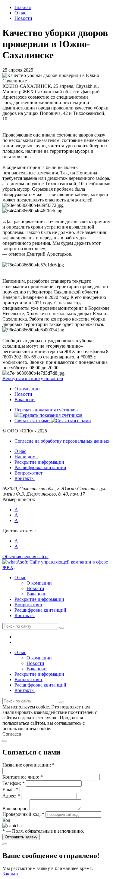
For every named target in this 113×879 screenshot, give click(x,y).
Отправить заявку (21, 837)
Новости (23, 394)
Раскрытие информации (39, 462)
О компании (27, 388)
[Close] (4, 741)
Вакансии (24, 399)
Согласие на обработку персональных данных (61, 441)
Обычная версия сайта (25, 556)
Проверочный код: (23, 814)
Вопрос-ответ (28, 472)
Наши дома (26, 456)
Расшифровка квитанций (40, 610)
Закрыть (10, 873)
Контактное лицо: (22, 776)
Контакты (24, 478)
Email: (10, 789)
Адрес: (11, 795)
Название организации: (28, 764)
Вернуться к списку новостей (32, 378)
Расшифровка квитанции (40, 467)
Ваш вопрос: (15, 808)
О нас (20, 451)
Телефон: (13, 783)
